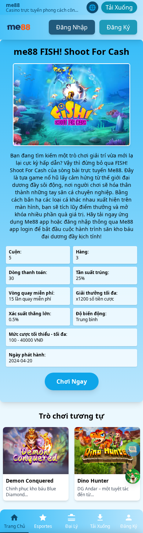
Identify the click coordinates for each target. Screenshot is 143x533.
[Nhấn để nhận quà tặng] (132, 476)
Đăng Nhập (72, 27)
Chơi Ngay (71, 381)
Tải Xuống (119, 7)
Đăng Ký (118, 27)
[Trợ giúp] (132, 449)
